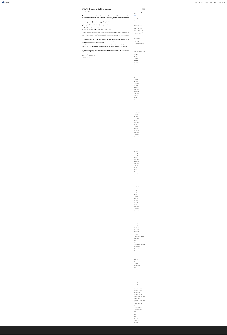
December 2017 (136, 106)
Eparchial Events (137, 246)
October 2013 (136, 161)
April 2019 (136, 79)
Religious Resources (137, 284)
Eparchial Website (221, 2)
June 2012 (135, 192)
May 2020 (135, 56)
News (135, 271)
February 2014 (136, 153)
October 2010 (136, 231)
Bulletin (90, 11)
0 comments (94, 11)
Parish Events (136, 276)
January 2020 (136, 64)
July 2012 (135, 190)
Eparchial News (136, 250)
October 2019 (136, 70)
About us (195, 2)
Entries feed (136, 318)
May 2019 (135, 77)
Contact (210, 2)
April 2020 (136, 58)
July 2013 (135, 167)
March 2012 (136, 198)
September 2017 (136, 112)
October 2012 (136, 184)
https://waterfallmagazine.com (139, 49)
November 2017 (136, 108)
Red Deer (135, 280)
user (83, 11)
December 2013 (136, 157)
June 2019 (135, 75)
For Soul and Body (137, 254)
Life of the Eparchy (137, 265)
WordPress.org (136, 322)
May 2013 (135, 171)
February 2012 (136, 200)
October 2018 (136, 91)
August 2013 (136, 165)
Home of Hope (136, 261)
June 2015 (135, 142)
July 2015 (135, 140)
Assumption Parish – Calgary (139, 236)
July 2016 (135, 124)
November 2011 (136, 206)
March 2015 (136, 145)
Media (135, 267)
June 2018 (135, 99)
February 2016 (136, 130)
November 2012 (136, 182)
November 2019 (136, 68)
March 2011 (136, 221)
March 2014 (136, 151)
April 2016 (136, 126)
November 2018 (136, 89)
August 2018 (136, 95)
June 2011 (135, 216)
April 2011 (136, 219)
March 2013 (136, 175)
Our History (201, 2)
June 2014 (135, 149)
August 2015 (136, 138)
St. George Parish (137, 292)
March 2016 (136, 128)
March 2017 (136, 116)
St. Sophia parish (137, 298)
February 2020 (136, 62)
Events (206, 2)
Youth (135, 311)
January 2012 (136, 202)
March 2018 (136, 105)
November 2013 (136, 159)
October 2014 (136, 147)
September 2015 (136, 136)
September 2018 (136, 93)
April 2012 (136, 196)
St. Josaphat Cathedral (138, 294)
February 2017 (136, 118)
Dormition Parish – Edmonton (139, 244)
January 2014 (136, 155)
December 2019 (136, 66)
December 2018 (136, 87)
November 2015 (136, 132)
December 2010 (136, 227)
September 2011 (136, 210)
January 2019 (136, 85)
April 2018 (136, 103)
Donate (215, 2)
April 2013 (136, 173)
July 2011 (135, 214)
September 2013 (136, 163)
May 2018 (135, 101)
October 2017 (136, 110)
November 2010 (136, 229)
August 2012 (136, 188)
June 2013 (135, 169)
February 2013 (136, 177)
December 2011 (136, 204)
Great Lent (136, 255)
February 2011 (136, 223)
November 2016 (136, 122)
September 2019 (136, 71)
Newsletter (136, 275)
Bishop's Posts (136, 238)
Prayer (135, 278)
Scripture (135, 286)
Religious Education (137, 282)
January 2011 (136, 225)
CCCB (135, 242)
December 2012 (136, 180)
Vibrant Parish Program (138, 307)
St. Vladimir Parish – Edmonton (139, 303)
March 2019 (136, 81)
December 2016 (136, 120)
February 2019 (136, 83)
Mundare (135, 269)
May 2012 (135, 194)
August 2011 (136, 212)
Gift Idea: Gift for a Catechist (140, 51)
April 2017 (136, 114)
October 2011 (136, 208)
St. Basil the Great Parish (138, 290)
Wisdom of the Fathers (138, 309)
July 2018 (135, 97)
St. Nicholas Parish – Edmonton (139, 296)
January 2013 (136, 179)
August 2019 (136, 73)
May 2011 (135, 217)
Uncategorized (136, 305)
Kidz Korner (136, 263)
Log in (135, 316)
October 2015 (136, 134)
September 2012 (136, 186)
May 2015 (135, 143)
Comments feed (136, 320)
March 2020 (136, 60)
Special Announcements (138, 288)
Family (135, 252)
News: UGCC (136, 273)
